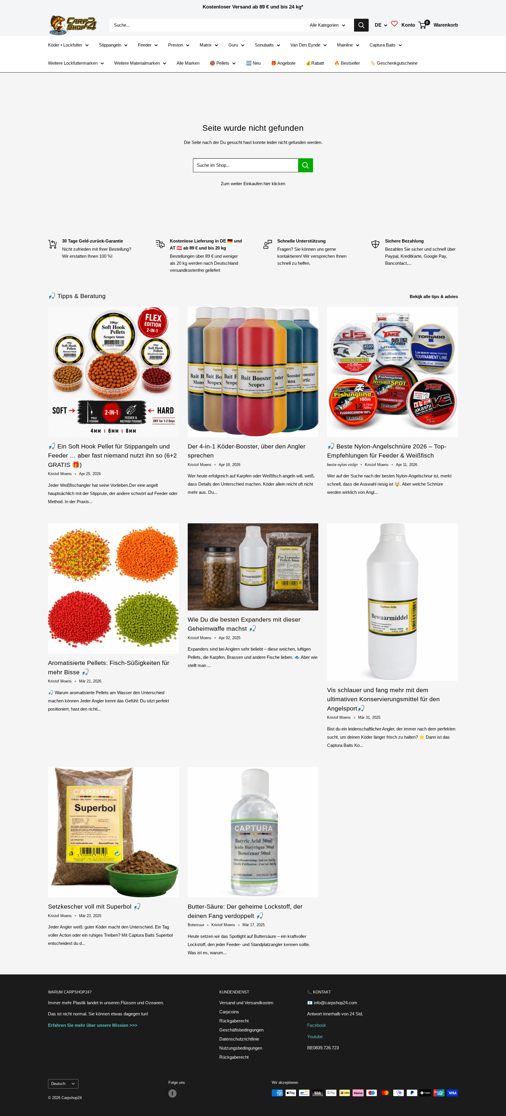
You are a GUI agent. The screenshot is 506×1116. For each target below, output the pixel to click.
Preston (175, 44)
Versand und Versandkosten (246, 1002)
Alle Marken (188, 63)
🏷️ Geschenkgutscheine (394, 63)
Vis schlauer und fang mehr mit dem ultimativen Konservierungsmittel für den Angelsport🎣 (383, 699)
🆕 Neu (253, 63)
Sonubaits (264, 44)
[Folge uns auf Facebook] (172, 1093)
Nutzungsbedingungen (240, 1048)
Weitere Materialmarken (137, 63)
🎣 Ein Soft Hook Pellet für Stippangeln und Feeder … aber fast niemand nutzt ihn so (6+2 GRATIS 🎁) (112, 455)
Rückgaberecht (234, 1020)
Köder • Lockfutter (65, 44)
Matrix (206, 44)
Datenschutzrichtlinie (239, 1038)
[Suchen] (361, 25)
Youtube (315, 1036)
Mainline (345, 44)
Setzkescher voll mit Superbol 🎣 (94, 906)
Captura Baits (383, 44)
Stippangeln (110, 44)
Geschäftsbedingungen (241, 1029)
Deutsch (58, 1083)
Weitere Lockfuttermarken (73, 63)
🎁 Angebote (283, 63)
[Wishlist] (394, 25)
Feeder (144, 44)
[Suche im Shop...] (305, 165)
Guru (233, 44)
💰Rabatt (315, 63)
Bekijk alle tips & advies (434, 296)
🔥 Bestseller (347, 63)
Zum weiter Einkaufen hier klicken (253, 183)
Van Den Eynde (305, 44)
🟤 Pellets (219, 63)
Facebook (316, 1025)
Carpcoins (229, 1011)
